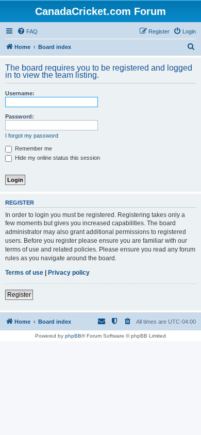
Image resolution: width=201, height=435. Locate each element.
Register (19, 294)
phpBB (73, 336)
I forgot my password (31, 135)
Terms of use (24, 272)
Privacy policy (69, 272)
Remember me (32, 148)
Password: (19, 116)
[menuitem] (27, 31)
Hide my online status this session (56, 158)
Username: (20, 93)
